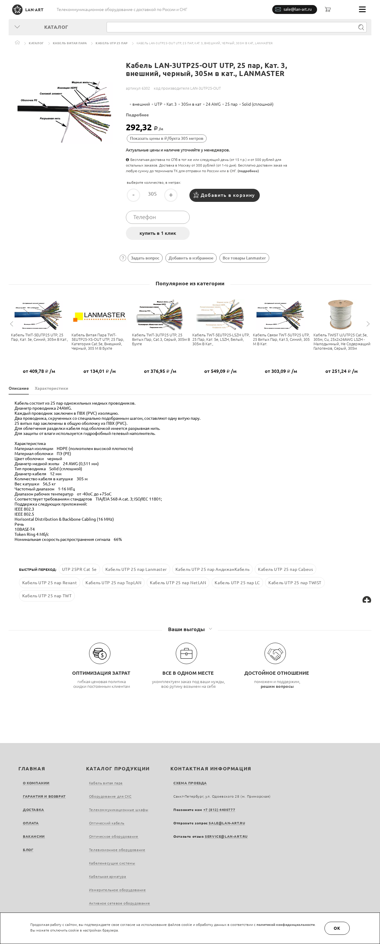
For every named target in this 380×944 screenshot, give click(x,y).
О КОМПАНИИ (36, 783)
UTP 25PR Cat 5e (79, 569)
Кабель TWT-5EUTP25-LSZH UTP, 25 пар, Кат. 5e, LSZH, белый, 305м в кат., (221, 339)
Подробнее (137, 115)
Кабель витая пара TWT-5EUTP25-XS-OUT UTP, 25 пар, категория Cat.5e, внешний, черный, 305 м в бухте (98, 341)
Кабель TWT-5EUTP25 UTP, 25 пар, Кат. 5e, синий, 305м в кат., (39, 337)
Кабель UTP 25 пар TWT (47, 595)
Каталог (36, 43)
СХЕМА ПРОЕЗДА (190, 783)
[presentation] (12, 324)
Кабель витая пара (70, 43)
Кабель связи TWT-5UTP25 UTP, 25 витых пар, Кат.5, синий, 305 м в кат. (281, 339)
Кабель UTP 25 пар (112, 43)
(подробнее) (248, 171)
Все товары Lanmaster (244, 258)
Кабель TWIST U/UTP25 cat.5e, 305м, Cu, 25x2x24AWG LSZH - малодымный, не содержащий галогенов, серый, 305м (342, 341)
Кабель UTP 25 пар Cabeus (285, 569)
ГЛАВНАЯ (31, 768)
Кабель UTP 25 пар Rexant (49, 582)
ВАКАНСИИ (34, 836)
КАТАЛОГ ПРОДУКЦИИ (118, 768)
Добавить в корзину (228, 195)
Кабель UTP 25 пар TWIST (295, 582)
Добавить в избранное (191, 258)
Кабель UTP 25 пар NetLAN (178, 582)
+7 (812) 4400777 (219, 810)
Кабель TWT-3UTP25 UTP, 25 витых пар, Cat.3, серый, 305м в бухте (161, 339)
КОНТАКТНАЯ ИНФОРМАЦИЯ (210, 768)
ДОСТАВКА (33, 810)
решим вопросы (277, 686)
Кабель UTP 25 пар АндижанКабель (212, 569)
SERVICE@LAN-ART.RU (226, 836)
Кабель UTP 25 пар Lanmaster (136, 569)
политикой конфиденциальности (285, 924)
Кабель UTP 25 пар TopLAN (113, 582)
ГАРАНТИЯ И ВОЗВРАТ (44, 796)
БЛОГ (28, 850)
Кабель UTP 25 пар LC (237, 582)
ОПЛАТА (31, 823)
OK (337, 928)
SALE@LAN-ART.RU (227, 823)
